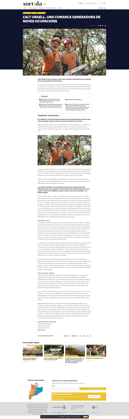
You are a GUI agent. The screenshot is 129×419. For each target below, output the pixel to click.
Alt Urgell (27, 12)
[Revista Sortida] (34, 3)
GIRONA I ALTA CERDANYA (79, 412)
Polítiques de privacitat (65, 416)
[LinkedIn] (82, 3)
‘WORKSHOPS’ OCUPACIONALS (74, 99)
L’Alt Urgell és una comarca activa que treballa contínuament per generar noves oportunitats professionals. (49, 101)
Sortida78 (31, 356)
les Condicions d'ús (76, 416)
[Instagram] (80, 3)
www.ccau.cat (41, 330)
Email (53, 386)
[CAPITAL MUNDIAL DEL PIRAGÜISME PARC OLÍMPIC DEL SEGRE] (54, 351)
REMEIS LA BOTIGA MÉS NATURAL (94, 358)
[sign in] (99, 8)
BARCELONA (95, 412)
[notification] (102, 8)
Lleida (34, 12)
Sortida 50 (41, 12)
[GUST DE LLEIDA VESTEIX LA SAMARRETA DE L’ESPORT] (33, 351)
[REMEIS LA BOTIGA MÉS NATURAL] (96, 351)
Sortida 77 (74, 356)
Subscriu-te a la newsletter (93, 388)
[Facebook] (78, 3)
